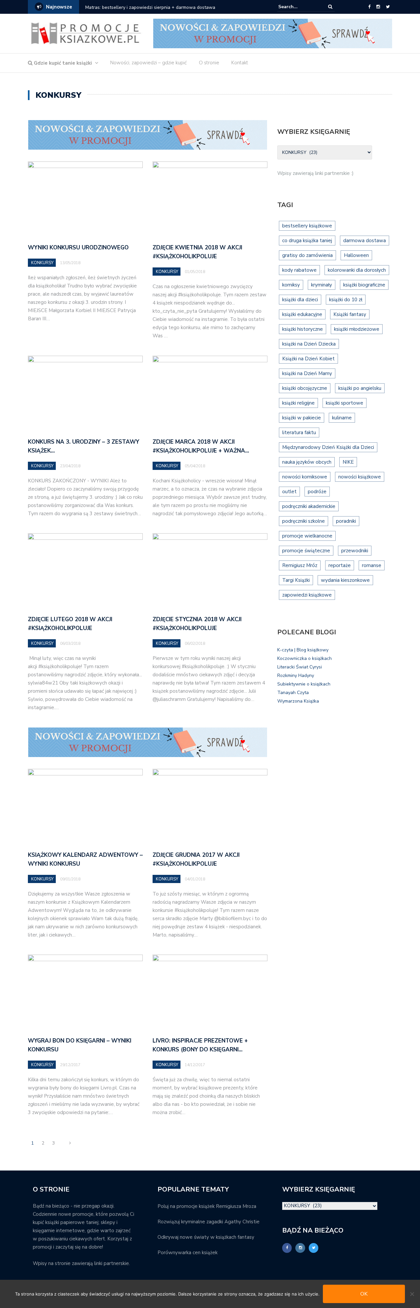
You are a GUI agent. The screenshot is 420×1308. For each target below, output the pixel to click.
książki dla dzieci (300, 299)
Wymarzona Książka (298, 701)
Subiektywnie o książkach (303, 684)
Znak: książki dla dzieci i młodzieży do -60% (172, 7)
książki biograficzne (364, 285)
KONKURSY (42, 263)
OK (364, 1293)
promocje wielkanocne (307, 536)
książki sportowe (344, 403)
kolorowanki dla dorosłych (357, 270)
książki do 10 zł (345, 299)
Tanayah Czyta (293, 692)
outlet (289, 491)
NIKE (348, 462)
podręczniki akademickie (308, 506)
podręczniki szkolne (303, 521)
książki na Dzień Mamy (307, 373)
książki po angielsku (359, 388)
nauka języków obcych (306, 462)
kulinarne (342, 417)
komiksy (291, 285)
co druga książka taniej (307, 240)
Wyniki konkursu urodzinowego (78, 247)
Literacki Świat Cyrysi (299, 667)
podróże (317, 491)
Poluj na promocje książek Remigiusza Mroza (207, 1206)
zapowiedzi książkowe (307, 595)
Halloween (356, 255)
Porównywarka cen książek (188, 1252)
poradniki (346, 521)
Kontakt (239, 62)
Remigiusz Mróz (299, 565)
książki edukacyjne (302, 314)
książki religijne (298, 403)
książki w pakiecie (301, 417)
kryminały (321, 285)
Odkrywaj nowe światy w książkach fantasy (206, 1237)
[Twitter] (388, 7)
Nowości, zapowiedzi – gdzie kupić (148, 62)
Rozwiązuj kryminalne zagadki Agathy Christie (209, 1221)
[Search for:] (298, 6)
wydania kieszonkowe (345, 580)
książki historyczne (302, 329)
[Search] (330, 6)
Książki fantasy (349, 314)
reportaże (339, 565)
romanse (371, 565)
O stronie (209, 62)
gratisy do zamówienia (307, 255)
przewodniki (354, 550)
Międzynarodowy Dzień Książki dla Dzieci (328, 447)
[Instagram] (378, 7)
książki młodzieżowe (356, 329)
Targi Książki (296, 580)
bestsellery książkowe (307, 225)
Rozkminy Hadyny (295, 675)
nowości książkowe (359, 477)
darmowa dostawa (364, 240)
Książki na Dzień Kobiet (308, 358)
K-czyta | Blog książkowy (302, 650)
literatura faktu (299, 432)
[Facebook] (369, 7)
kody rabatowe (299, 270)
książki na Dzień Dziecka (309, 344)
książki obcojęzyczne (304, 388)
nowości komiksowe (304, 477)
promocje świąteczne (306, 550)
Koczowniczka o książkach (304, 658)
